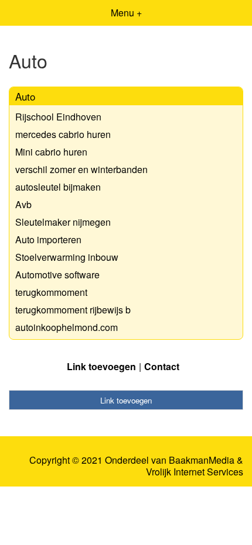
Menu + (126, 12)
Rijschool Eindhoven (58, 116)
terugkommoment (51, 292)
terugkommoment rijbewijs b (73, 309)
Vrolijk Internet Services (194, 472)
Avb (23, 204)
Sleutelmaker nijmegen (63, 222)
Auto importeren (48, 239)
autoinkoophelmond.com (66, 327)
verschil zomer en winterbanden (81, 169)
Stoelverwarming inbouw (66, 257)
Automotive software (57, 274)
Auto (25, 96)
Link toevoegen (101, 366)
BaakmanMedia (201, 460)
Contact (161, 366)
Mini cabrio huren (51, 151)
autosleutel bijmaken (58, 187)
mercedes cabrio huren (63, 134)
